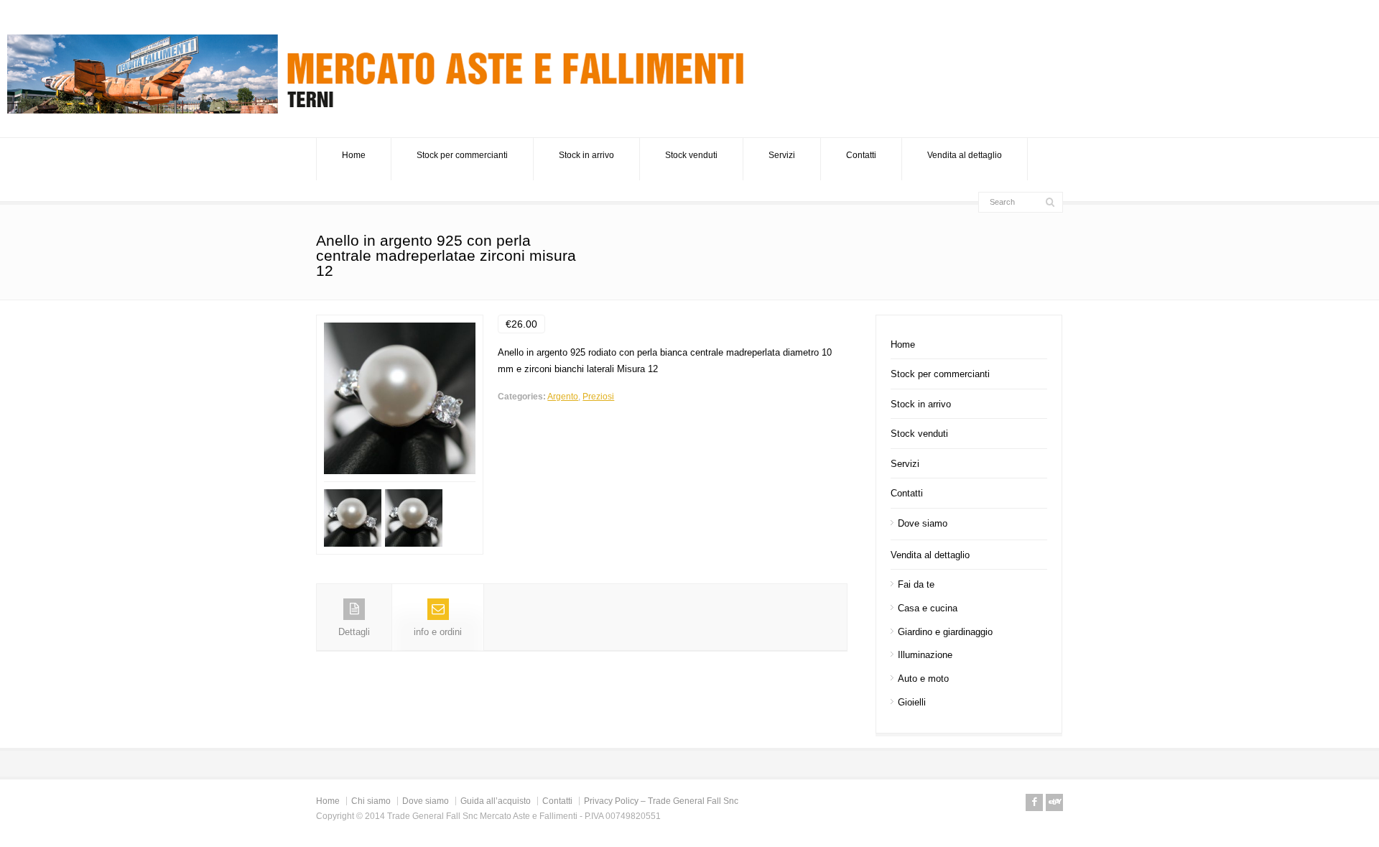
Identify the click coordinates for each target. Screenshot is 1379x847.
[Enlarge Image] (400, 322)
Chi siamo (371, 801)
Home (354, 155)
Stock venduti (691, 155)
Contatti (861, 155)
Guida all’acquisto (495, 801)
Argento (562, 397)
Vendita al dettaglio (964, 155)
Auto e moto (923, 678)
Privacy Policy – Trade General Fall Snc (661, 801)
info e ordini (438, 631)
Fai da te (916, 584)
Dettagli (354, 631)
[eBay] (1054, 802)
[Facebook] (1034, 802)
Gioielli (912, 702)
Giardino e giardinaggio (945, 631)
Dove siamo (922, 523)
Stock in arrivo (586, 155)
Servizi (782, 155)
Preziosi (598, 397)
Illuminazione (925, 654)
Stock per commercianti (462, 155)
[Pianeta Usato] (380, 110)
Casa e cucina (927, 608)
